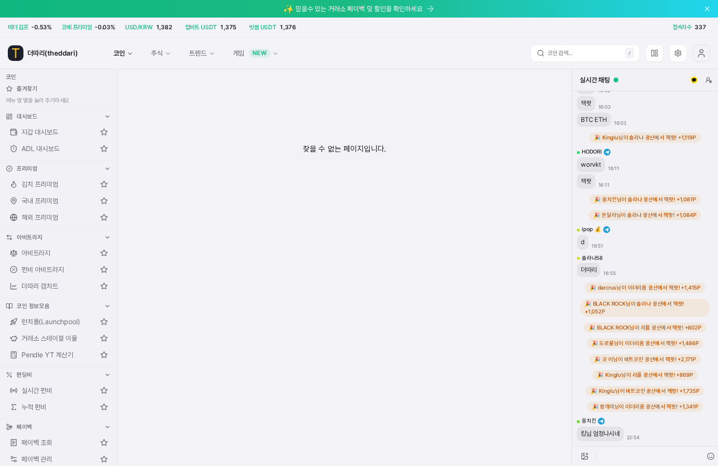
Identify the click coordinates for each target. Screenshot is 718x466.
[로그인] (701, 53)
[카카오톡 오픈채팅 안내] (694, 80)
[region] (645, 268)
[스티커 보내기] (711, 456)
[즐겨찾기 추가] (104, 132)
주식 (157, 53)
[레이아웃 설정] (654, 53)
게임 (250, 53)
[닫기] (707, 9)
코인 (119, 53)
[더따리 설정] (678, 53)
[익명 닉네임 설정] (708, 80)
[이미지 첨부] (584, 456)
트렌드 (197, 53)
